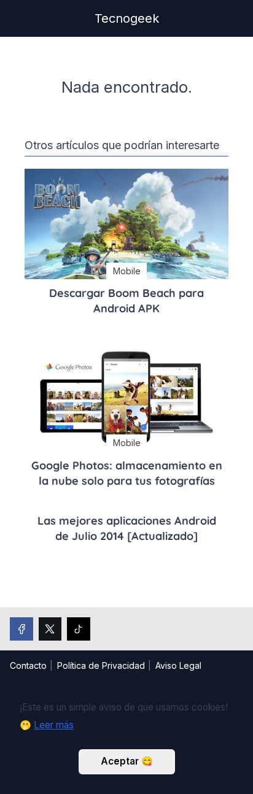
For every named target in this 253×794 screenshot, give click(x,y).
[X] (50, 629)
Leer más (54, 725)
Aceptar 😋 (127, 761)
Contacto (28, 665)
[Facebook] (21, 629)
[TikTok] (78, 629)
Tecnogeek (127, 18)
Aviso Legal (178, 665)
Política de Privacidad (101, 665)
